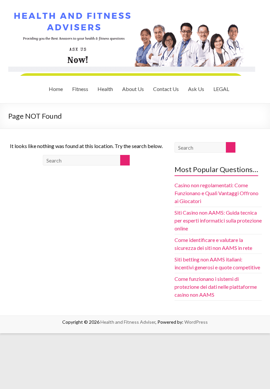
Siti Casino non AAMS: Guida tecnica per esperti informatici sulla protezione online (218, 220)
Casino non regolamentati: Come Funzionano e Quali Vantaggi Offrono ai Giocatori (216, 193)
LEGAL (221, 89)
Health (105, 89)
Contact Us (166, 89)
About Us (133, 89)
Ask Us (196, 89)
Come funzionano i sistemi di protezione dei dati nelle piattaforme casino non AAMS (216, 287)
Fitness (80, 89)
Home (56, 89)
